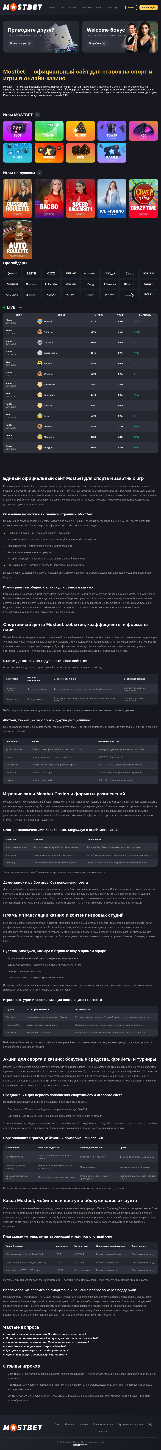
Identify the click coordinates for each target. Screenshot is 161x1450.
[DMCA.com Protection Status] (80, 1445)
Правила (69, 1424)
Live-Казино (86, 7)
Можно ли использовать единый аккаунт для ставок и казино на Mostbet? (52, 1338)
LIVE (62, 7)
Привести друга (18, 43)
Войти (131, 7)
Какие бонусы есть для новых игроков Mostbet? (36, 1346)
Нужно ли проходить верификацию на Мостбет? (36, 1354)
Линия (52, 7)
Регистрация (148, 7)
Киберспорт (112, 7)
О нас (58, 1424)
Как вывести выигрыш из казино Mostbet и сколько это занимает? (47, 1342)
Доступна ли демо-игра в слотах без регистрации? (38, 1350)
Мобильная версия (103, 1424)
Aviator (99, 7)
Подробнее (95, 43)
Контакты (83, 1424)
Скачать (103, 1431)
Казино (72, 7)
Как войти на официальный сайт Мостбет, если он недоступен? (46, 1334)
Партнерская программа (130, 1424)
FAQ (150, 1424)
